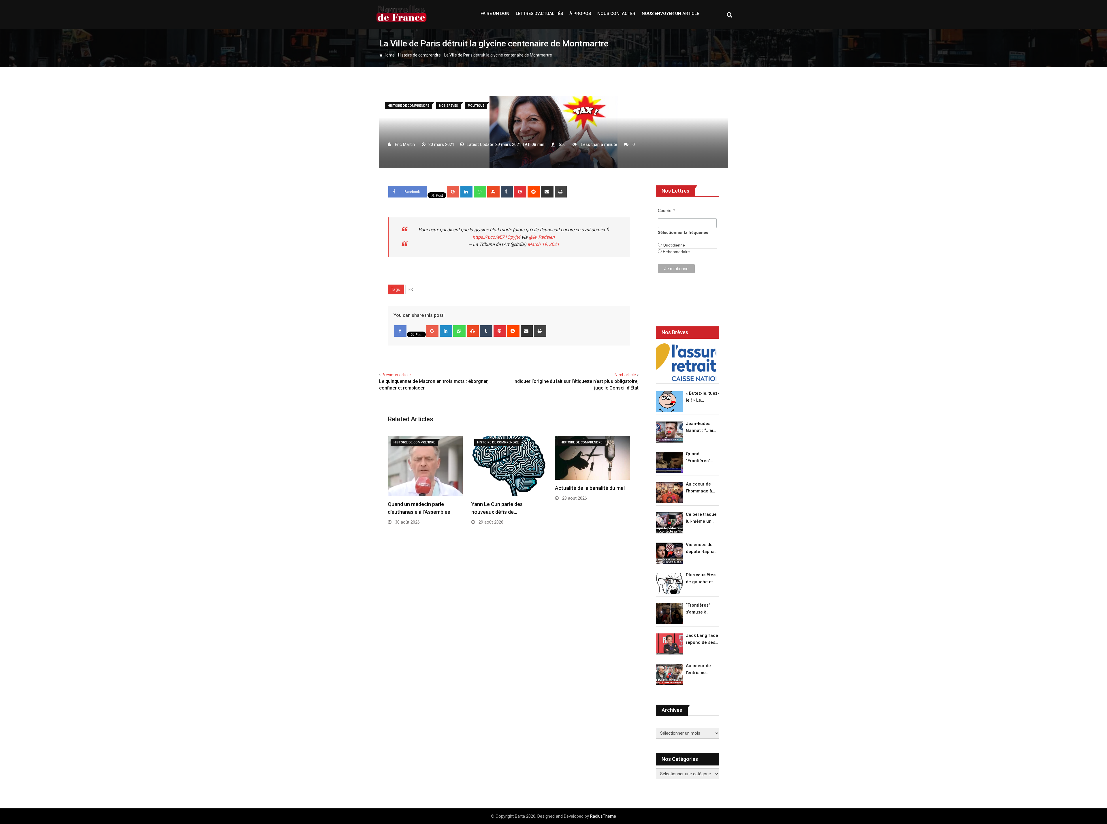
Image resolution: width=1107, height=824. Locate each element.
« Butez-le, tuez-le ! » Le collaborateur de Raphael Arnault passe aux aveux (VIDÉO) (702, 397)
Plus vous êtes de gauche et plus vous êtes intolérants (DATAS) (701, 578)
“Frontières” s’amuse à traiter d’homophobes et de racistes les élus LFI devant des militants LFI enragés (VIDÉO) (701, 609)
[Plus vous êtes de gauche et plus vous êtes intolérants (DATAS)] (669, 583)
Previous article (396, 374)
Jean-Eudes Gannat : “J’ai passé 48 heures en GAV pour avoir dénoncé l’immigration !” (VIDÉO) (701, 427)
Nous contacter (616, 13)
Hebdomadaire (676, 251)
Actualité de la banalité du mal (590, 488)
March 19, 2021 (543, 244)
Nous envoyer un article (670, 13)
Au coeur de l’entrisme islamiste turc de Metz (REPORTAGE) (700, 669)
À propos (580, 13)
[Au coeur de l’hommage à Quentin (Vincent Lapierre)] (669, 492)
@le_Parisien (542, 237)
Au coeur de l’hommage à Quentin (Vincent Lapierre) (699, 487)
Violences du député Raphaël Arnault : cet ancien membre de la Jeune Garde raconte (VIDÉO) (702, 548)
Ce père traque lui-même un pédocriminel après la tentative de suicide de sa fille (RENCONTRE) (701, 518)
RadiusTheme (603, 816)
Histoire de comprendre (419, 55)
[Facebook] (400, 331)
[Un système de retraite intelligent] (686, 362)
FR (410, 289)
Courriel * (666, 210)
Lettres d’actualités (539, 13)
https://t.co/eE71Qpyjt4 (496, 237)
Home (389, 55)
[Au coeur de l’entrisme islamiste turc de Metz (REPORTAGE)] (669, 674)
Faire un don (495, 13)
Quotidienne (673, 245)
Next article (625, 374)
